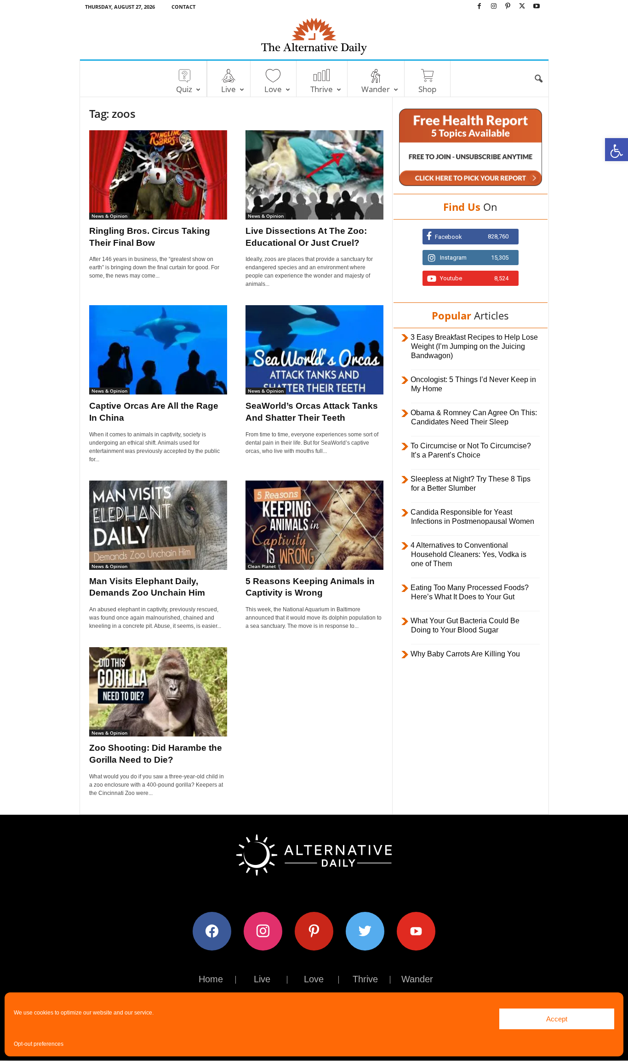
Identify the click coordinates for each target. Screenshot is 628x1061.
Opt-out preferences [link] (38, 1044)
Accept (556, 1019)
